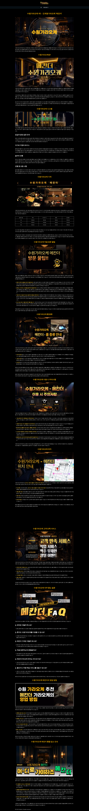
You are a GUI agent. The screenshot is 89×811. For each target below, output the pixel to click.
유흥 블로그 (45, 7)
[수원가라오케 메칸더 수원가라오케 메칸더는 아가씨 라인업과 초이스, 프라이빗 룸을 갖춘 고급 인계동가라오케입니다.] (44, 3)
